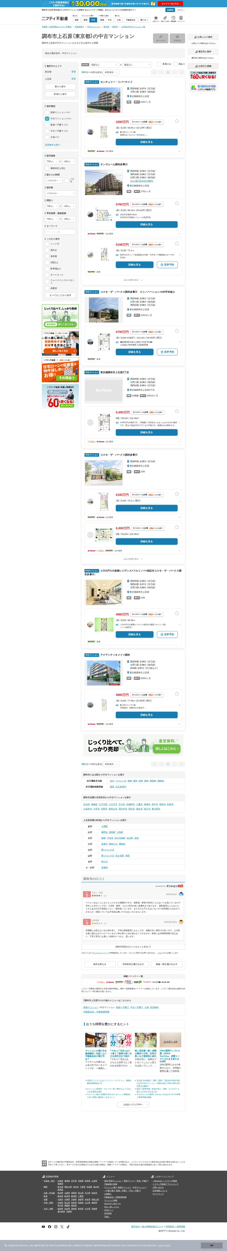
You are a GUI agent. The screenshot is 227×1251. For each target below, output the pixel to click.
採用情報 (181, 1226)
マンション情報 (110, 1200)
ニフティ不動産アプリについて (166, 1184)
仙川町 (130, 838)
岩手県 (74, 1181)
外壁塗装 (108, 1213)
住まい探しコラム (111, 1207)
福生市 (139, 809)
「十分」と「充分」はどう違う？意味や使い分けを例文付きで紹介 (121, 1053)
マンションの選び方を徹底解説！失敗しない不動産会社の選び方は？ (96, 1054)
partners (62, 1245)
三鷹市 (139, 804)
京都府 (74, 1199)
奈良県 (87, 1199)
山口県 (87, 1203)
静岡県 (74, 1196)
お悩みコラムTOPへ (133, 1104)
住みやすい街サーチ (112, 1204)
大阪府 (60, 1199)
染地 (136, 838)
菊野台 (104, 832)
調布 (146, 781)
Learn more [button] (164, 1245)
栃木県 (96, 1187)
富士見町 (120, 855)
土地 (147, 1007)
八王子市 (113, 804)
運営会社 (135, 1226)
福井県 (94, 1193)
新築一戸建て (122, 1007)
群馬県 (60, 1190)
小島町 (120, 832)
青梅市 (147, 804)
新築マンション (91, 1007)
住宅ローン (109, 1210)
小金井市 (87, 809)
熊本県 (81, 1209)
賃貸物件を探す (52, 145)
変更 (73, 71)
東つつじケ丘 (107, 855)
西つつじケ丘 (107, 850)
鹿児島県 (61, 1211)
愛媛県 (67, 1205)
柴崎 (130, 781)
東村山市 (113, 809)
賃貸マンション (115, 1181)
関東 (45, 1187)
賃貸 (106, 1181)
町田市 (170, 804)
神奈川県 (68, 1187)
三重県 (81, 1196)
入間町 (104, 826)
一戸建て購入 (109, 1191)
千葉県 (82, 1187)
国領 (135, 781)
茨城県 (89, 1187)
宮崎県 (94, 1209)
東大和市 (156, 809)
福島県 (60, 1184)
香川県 (60, 1205)
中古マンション (139, 1187)
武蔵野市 (130, 804)
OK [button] (211, 1245)
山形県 (94, 1181)
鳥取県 (74, 1203)
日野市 (104, 809)
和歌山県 (95, 1199)
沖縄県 (69, 1211)
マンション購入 (110, 1187)
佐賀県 (67, 1209)
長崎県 (74, 1209)
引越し (107, 1217)
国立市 (131, 809)
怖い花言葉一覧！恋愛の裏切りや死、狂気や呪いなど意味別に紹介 (145, 1053)
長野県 (74, 1193)
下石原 (110, 838)
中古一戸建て (136, 1007)
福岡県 (60, 1209)
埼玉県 (76, 1187)
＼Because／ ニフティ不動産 (165, 1181)
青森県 (67, 1181)
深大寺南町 (120, 838)
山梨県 (67, 1193)
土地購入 (108, 1194)
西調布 (153, 781)
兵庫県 (67, 1199)
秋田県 (87, 1181)
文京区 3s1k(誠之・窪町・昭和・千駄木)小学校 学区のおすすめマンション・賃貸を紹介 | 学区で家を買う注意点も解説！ (159, 1083)
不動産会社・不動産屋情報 (96, 1012)
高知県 (74, 1205)
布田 (141, 781)
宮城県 (81, 1181)
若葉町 (104, 867)
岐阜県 (67, 1196)
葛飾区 (94, 804)
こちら (160, 953)
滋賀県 (81, 1199)
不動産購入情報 (110, 1184)
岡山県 (67, 1203)
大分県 (87, 1209)
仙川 (112, 781)
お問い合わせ (158, 1187)
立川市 (122, 804)
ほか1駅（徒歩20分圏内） (141, 181)
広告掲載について (160, 1191)
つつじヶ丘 (121, 781)
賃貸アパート (129, 1181)
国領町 (112, 832)
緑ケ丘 (104, 861)
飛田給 (161, 781)
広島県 (60, 1203)
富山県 (81, 1193)
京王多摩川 (121, 786)
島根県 (81, 1203)
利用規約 (170, 1226)
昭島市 (162, 804)
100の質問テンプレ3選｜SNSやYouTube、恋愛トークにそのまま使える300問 (170, 1056)
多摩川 (104, 844)
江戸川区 (103, 804)
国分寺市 (123, 809)
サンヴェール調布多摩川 (114, 164)
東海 (45, 1196)
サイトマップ (158, 1194)
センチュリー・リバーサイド (116, 82)
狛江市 (147, 809)
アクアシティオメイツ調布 (115, 655)
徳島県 (94, 1203)
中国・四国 (48, 1203)
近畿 (45, 1199)
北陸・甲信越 (49, 1193)
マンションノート (99, 953)
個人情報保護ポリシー (153, 1226)
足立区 (86, 804)
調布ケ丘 (113, 844)
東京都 (60, 1187)
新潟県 (60, 1193)
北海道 (60, 1181)
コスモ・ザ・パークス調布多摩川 (118, 454)
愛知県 (60, 1196)
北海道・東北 (49, 1181)
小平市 (96, 809)
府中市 (155, 804)
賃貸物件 (154, 1007)
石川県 (87, 1193)
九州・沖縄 (48, 1209)
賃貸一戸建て (142, 1181)
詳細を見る (147, 142)
